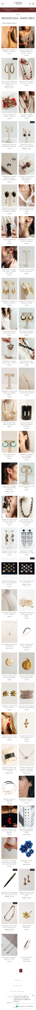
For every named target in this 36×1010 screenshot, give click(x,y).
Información (17, 985)
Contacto (17, 980)
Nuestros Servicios (17, 991)
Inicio (17, 14)
